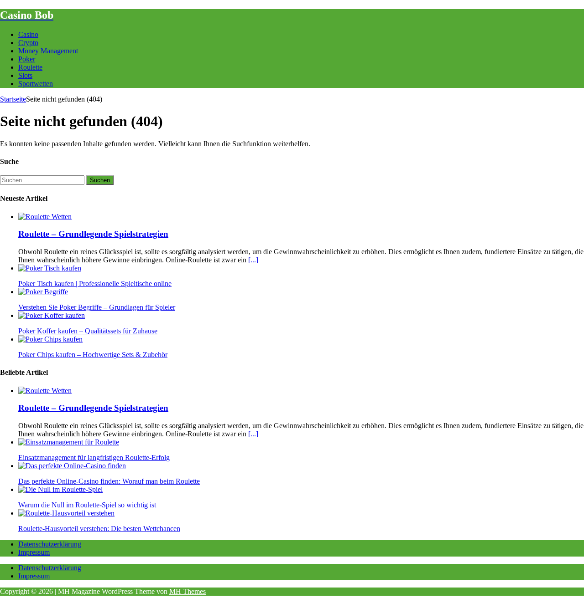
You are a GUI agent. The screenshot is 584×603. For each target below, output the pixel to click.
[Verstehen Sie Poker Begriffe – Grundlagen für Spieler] (43, 292)
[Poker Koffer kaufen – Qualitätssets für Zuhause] (51, 315)
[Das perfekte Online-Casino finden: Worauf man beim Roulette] (72, 466)
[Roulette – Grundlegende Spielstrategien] (45, 216)
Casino (28, 34)
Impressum (34, 552)
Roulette (30, 67)
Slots (25, 75)
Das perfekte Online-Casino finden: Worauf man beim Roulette (109, 481)
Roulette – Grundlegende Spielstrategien (93, 234)
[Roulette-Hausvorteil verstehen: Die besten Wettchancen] (66, 513)
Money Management (48, 51)
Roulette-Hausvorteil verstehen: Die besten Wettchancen (99, 528)
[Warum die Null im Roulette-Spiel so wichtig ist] (60, 489)
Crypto (28, 42)
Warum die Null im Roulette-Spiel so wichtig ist (87, 505)
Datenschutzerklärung (49, 544)
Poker (26, 59)
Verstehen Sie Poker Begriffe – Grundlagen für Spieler (96, 307)
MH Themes (187, 591)
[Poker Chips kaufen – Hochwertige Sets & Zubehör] (50, 339)
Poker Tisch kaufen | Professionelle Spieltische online (95, 283)
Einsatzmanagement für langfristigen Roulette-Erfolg (94, 457)
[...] (253, 260)
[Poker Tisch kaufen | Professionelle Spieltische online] (49, 268)
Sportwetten (35, 83)
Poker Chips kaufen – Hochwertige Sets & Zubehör (92, 354)
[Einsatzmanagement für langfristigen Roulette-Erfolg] (68, 442)
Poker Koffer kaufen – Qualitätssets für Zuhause (87, 331)
